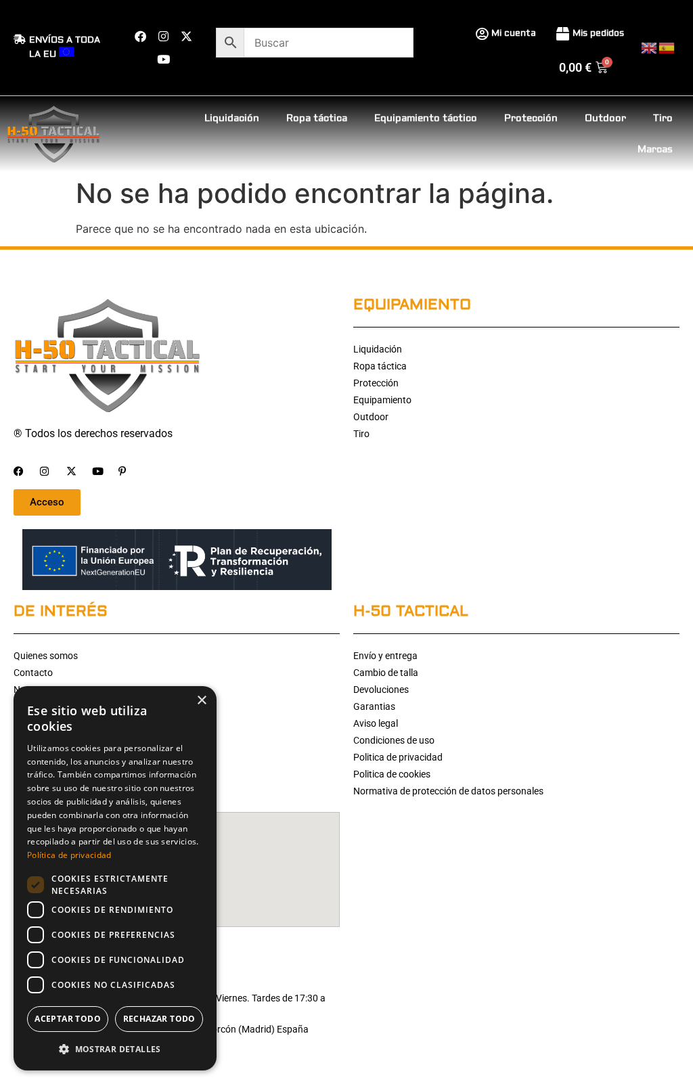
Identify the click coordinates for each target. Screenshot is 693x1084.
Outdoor (605, 118)
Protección (531, 118)
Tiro (663, 118)
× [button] (201, 701)
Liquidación (231, 118)
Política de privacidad (69, 855)
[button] (115, 1049)
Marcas (655, 149)
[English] (649, 47)
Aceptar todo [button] (68, 1018)
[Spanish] (667, 47)
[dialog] (115, 878)
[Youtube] (163, 58)
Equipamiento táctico (425, 118)
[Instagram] (163, 35)
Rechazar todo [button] (159, 1018)
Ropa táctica (316, 118)
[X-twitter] (186, 35)
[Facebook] (140, 35)
